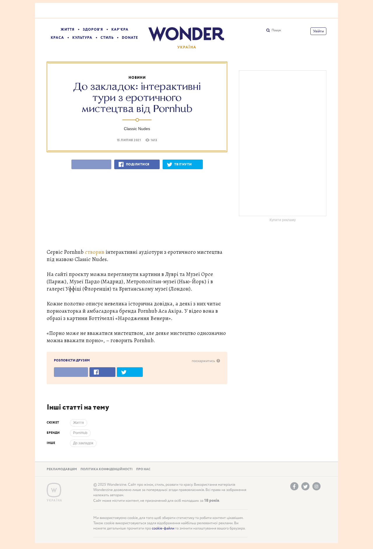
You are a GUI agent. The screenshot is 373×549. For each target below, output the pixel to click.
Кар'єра (120, 29)
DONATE (130, 37)
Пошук (276, 30)
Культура (82, 37)
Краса (57, 37)
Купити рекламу (283, 220)
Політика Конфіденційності (106, 469)
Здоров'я (93, 29)
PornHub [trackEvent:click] (80, 433)
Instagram (316, 486)
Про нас (143, 469)
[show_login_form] (318, 31)
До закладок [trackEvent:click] (83, 443)
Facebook (294, 486)
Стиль (107, 37)
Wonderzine (54, 490)
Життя (68, 29)
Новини (137, 77)
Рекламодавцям (62, 469)
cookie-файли (163, 528)
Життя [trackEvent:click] (78, 423)
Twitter (305, 486)
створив (94, 252)
